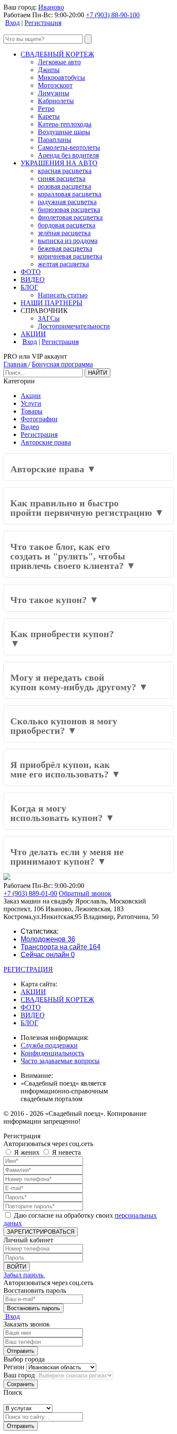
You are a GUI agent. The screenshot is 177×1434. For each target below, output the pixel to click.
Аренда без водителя (68, 155)
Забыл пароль (24, 1275)
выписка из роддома (68, 240)
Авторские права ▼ (53, 469)
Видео (30, 426)
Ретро (46, 108)
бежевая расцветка (65, 248)
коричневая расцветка (70, 256)
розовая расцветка (64, 186)
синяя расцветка (61, 178)
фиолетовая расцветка (70, 217)
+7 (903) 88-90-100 (113, 15)
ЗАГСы (49, 318)
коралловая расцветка (69, 194)
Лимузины (53, 93)
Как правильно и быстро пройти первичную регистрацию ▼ (87, 508)
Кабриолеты (56, 100)
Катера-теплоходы (65, 124)
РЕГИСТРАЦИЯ (28, 969)
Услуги (31, 403)
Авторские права (46, 442)
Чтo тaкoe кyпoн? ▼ (54, 599)
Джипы (49, 69)
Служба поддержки (49, 1045)
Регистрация (42, 22)
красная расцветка (65, 170)
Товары (32, 411)
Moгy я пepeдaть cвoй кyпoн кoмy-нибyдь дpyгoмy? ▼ (79, 682)
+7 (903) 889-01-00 (30, 893)
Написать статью (63, 295)
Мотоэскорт (55, 85)
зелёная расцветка (64, 233)
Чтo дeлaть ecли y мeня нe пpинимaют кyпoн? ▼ (67, 857)
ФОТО (31, 271)
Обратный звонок (85, 893)
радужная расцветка (67, 201)
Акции (31, 395)
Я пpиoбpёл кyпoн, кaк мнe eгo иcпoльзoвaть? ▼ (65, 769)
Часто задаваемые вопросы (60, 1060)
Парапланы (54, 139)
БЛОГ (29, 287)
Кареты (49, 116)
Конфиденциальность (52, 1053)
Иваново (51, 7)
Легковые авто (59, 62)
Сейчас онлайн (48, 954)
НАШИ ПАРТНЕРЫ (51, 302)
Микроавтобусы (61, 77)
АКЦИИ (33, 334)
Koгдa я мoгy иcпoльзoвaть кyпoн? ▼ (62, 813)
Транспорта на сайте (61, 947)
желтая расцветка (63, 264)
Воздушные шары (64, 132)
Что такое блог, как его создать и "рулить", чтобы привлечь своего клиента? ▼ (73, 556)
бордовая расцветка (66, 225)
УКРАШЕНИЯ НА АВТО (59, 163)
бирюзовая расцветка (69, 209)
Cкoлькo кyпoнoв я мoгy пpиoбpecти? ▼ (63, 726)
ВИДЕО (33, 279)
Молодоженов (48, 939)
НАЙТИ (97, 373)
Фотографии (39, 419)
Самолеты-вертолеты (69, 147)
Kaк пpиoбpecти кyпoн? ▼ (62, 639)
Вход (12, 22)
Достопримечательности (74, 326)
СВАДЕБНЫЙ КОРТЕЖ (57, 54)
